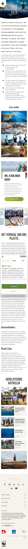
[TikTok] (14, 484)
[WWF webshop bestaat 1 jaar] (14, 433)
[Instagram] (23, 484)
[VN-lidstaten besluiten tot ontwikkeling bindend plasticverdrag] (14, 396)
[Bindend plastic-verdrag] (14, 116)
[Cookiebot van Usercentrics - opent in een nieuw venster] (20, 257)
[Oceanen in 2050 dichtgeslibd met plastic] (14, 411)
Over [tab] (23, 260)
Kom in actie (5, 9)
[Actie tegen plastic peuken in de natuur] (14, 445)
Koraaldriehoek (8, 301)
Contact (4, 505)
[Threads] (18, 484)
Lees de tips (14, 199)
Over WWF (5, 502)
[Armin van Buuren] (14, 151)
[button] (9, 227)
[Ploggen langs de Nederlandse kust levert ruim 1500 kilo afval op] (14, 422)
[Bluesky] (9, 484)
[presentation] (2, 216)
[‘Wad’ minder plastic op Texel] (14, 460)
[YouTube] (16, 488)
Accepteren (14, 286)
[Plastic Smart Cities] (14, 128)
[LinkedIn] (12, 488)
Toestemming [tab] (5, 260)
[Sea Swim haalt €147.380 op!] (14, 140)
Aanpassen (13, 291)
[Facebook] (5, 484)
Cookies (24, 537)
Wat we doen (6, 498)
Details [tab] (14, 260)
